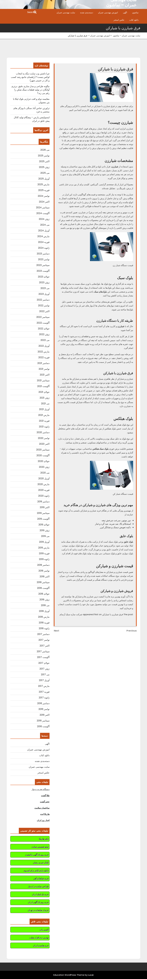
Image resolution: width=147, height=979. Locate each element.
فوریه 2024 (44, 242)
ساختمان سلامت (42, 807)
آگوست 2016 (43, 726)
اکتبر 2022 (44, 311)
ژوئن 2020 (44, 467)
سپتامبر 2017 (43, 651)
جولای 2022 (44, 328)
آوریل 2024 (44, 230)
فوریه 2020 (44, 490)
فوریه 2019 (44, 553)
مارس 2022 (44, 351)
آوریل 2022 (44, 346)
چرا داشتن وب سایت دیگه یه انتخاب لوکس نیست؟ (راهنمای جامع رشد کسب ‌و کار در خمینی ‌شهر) (30, 77)
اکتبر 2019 (45, 507)
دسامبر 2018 (43, 565)
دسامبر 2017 (43, 634)
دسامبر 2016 (43, 703)
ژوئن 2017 (44, 668)
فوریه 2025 (44, 190)
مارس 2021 (44, 415)
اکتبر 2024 (44, 201)
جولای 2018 (44, 593)
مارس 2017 (44, 686)
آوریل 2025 (44, 178)
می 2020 (45, 472)
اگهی (125, 12)
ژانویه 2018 (44, 628)
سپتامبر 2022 (43, 317)
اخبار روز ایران (43, 820)
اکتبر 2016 (45, 715)
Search (21, 12)
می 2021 (45, 403)
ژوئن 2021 (45, 397)
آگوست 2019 (43, 518)
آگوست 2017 (43, 657)
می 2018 (45, 605)
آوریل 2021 (44, 409)
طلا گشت (45, 795)
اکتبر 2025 (44, 161)
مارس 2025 (43, 184)
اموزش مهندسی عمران (108, 12)
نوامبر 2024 (44, 196)
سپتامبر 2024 (43, 207)
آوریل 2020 (44, 478)
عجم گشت (45, 801)
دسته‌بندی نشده (86, 12)
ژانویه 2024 (44, 248)
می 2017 (45, 674)
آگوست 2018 (43, 588)
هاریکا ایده (45, 814)
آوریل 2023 (44, 294)
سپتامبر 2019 (43, 513)
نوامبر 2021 (44, 369)
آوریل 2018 (44, 611)
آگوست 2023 (43, 271)
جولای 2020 (44, 461)
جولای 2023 (44, 276)
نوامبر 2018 (44, 570)
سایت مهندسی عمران (66, 12)
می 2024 (45, 224)
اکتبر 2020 (44, 444)
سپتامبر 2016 (43, 720)
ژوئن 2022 (44, 334)
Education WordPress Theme (68, 974)
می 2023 (45, 288)
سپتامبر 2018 (43, 582)
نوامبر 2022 (44, 305)
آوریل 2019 (44, 542)
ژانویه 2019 (44, 559)
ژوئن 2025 (44, 167)
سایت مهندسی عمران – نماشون (126, 35)
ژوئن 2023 (44, 282)
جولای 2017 (44, 663)
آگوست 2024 (43, 213)
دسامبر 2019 (43, 501)
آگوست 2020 (43, 455)
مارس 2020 (43, 484)
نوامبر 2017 (44, 640)
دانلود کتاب (134, 19)
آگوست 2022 (43, 322)
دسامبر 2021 (43, 363)
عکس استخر (119, 19)
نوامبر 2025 (44, 155)
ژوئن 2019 (45, 530)
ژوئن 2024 (44, 219)
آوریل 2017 (44, 680)
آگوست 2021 (43, 386)
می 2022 (45, 340)
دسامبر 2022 (43, 299)
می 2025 (45, 173)
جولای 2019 (44, 524)
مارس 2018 (44, 617)
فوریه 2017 (44, 691)
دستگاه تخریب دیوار (41, 789)
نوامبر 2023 (44, 259)
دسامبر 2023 (43, 253)
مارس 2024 (43, 236)
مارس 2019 (44, 547)
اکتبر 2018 (45, 576)
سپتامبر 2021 (43, 380)
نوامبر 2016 (44, 709)
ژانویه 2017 (44, 697)
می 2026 (45, 149)
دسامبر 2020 (43, 432)
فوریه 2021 (44, 420)
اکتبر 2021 (45, 374)
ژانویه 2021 (44, 426)
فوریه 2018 (44, 622)
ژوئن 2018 (44, 599)
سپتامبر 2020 (43, 449)
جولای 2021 (44, 392)
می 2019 (45, 536)
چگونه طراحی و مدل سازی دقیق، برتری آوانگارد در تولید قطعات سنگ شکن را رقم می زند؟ (30, 90)
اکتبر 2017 (45, 645)
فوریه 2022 (44, 357)
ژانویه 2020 (44, 495)
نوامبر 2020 (44, 438)
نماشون (135, 12)
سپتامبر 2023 (43, 265)
